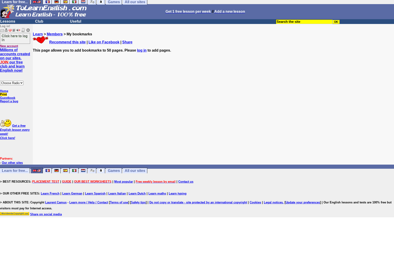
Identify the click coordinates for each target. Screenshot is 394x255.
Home (4, 91)
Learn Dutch (137, 193)
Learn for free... (15, 171)
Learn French (50, 193)
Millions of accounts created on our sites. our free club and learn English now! (15, 60)
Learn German (72, 193)
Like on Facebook (103, 42)
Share (127, 42)
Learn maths (157, 193)
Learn (38, 34)
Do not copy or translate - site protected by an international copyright (198, 202)
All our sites (135, 171)
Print (3, 94)
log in (142, 50)
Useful (75, 21)
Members (55, 34)
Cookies (255, 202)
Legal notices (273, 202)
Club (39, 21)
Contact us (185, 181)
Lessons (7, 21)
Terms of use (119, 202)
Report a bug (9, 101)
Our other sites (12, 162)
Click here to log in (15, 38)
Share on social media (46, 214)
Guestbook (7, 98)
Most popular (123, 181)
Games (114, 171)
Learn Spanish (95, 193)
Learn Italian (117, 193)
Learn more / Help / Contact (88, 202)
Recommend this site (67, 42)
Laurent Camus (56, 202)
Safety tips (138, 202)
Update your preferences (302, 202)
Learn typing (178, 193)
